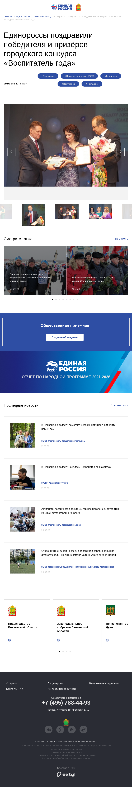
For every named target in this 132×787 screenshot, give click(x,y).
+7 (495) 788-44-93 (66, 702)
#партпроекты (54, 441)
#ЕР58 (44, 441)
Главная (8, 16)
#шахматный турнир (58, 483)
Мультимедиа (23, 16)
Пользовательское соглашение (66, 749)
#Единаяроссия (70, 567)
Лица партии (55, 683)
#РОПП (44, 483)
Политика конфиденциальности (66, 752)
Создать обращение (65, 337)
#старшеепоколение (71, 525)
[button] (38, 230)
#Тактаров (92, 84)
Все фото (121, 238)
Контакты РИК (14, 688)
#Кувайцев (111, 76)
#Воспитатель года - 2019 (79, 76)
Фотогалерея (41, 16)
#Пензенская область (88, 567)
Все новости (119, 405)
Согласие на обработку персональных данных (66, 758)
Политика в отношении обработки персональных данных (66, 755)
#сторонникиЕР (55, 567)
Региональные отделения (104, 683)
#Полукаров (68, 84)
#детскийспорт (107, 567)
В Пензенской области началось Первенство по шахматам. (76, 467)
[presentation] (11, 152)
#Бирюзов (47, 76)
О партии (11, 683)
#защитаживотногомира (73, 441)
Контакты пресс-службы (62, 688)
